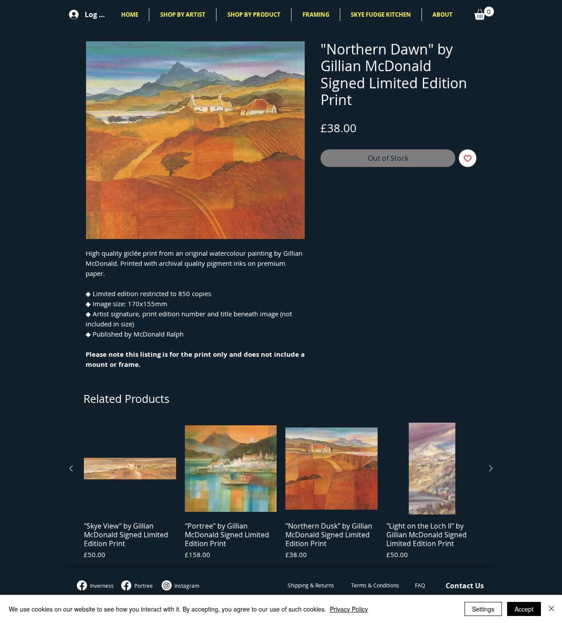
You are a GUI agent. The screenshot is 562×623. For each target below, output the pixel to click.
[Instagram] (167, 585)
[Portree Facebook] (126, 585)
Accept (524, 609)
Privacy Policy (349, 609)
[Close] (551, 609)
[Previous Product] (71, 468)
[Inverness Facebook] (82, 585)
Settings (483, 609)
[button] (182, 14)
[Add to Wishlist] (467, 158)
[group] (281, 491)
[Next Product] (491, 468)
